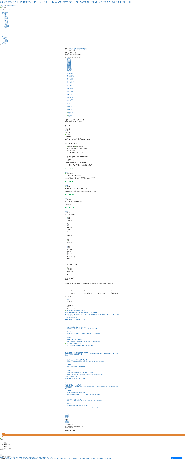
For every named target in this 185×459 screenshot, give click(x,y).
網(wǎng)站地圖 (10, 5)
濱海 (80, 432)
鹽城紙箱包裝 (6, 24)
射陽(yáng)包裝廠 (6, 32)
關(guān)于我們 (4, 13)
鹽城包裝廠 (5, 35)
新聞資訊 (3, 38)
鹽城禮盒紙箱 (6, 19)
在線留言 (3, 42)
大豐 (81, 432)
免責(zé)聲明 (111, 431)
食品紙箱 (5, 33)
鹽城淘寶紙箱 (6, 21)
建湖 (78, 432)
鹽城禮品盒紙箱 (6, 25)
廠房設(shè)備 (4, 36)
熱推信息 (1, 5)
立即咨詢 (66, 172)
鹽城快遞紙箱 (6, 18)
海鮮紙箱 (5, 29)
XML (15, 5)
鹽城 (71, 432)
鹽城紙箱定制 (83, 49)
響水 (72, 432)
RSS (14, 5)
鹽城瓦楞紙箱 (6, 22)
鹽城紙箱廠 (77, 49)
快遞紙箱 (5, 30)
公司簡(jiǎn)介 (67, 410)
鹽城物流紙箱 (6, 23)
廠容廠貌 (5, 37)
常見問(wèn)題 (6, 41)
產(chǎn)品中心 (4, 14)
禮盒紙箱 (5, 31)
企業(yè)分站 (5, 5)
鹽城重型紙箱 (6, 16)
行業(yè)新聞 (6, 40)
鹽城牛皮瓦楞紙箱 (6, 26)
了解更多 (66, 417)
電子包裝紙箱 (6, 27)
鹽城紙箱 (5, 15)
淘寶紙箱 (5, 34)
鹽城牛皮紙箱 (6, 20)
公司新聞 (5, 39)
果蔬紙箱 (5, 28)
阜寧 (77, 432)
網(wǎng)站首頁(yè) (5, 12)
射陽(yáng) (84, 432)
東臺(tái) (74, 432)
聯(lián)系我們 (4, 43)
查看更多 (68, 72)
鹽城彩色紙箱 (6, 17)
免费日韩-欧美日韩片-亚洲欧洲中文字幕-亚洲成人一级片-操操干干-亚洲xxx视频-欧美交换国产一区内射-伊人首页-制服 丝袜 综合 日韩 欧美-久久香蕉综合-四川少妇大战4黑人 (66, 2)
